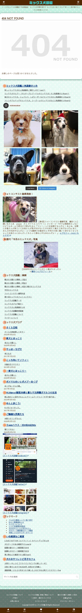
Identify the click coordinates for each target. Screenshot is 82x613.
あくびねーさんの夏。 (13, 386)
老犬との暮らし (10, 342)
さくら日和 (11, 327)
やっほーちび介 (14, 349)
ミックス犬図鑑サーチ (13, 300)
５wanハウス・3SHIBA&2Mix (21, 425)
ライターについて (11, 318)
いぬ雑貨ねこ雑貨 (15, 536)
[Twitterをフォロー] (32, 398)
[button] (77, 576)
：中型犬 (15, 598)
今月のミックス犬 (11, 290)
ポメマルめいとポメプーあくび (22, 381)
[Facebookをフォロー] (50, 398)
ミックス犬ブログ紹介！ (13, 304)
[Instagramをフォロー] (69, 398)
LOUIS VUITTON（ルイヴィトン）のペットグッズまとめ (26, 540)
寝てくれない (9, 429)
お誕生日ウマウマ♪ (12, 364)
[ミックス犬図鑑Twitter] (14, 484)
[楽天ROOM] (59, 404)
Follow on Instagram (48, 188)
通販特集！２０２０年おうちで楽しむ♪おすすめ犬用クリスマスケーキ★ (32, 570)
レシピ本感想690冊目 (17, 526)
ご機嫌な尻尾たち (15, 414)
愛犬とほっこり (14, 338)
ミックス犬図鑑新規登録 (13, 311)
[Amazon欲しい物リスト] (22, 404)
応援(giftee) (67, 598)
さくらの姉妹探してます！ (14, 332)
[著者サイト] (13, 398)
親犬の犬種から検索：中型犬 (15, 283)
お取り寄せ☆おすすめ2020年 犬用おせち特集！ (22, 567)
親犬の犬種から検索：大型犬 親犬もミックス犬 (22, 286)
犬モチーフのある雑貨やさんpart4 (17, 544)
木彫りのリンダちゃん (13, 418)
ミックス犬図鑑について (13, 314)
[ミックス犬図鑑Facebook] (15, 455)
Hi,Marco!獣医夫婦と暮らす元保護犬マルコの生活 (31, 392)
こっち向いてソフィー (17, 360)
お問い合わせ (14, 601)
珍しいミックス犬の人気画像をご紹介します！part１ (24, 90)
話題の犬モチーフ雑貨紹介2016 (16, 551)
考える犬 (7, 353)
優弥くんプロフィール (41, 271)
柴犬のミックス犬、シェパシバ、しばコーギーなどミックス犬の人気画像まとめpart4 (37, 97)
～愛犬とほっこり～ (16, 370)
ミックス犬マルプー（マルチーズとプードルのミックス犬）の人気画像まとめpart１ (36, 93)
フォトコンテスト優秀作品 (14, 293)
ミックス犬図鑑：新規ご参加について (41, 595)
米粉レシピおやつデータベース (21, 532)
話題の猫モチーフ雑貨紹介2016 (16, 547)
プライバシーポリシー (67, 601)
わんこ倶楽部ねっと (16, 522)
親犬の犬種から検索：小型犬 (15, 279)
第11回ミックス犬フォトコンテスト (18, 297)
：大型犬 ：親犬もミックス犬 (41, 598)
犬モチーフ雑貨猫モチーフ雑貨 (21, 530)
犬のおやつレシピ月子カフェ (20, 528)
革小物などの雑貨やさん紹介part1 (17, 554)
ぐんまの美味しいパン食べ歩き (21, 520)
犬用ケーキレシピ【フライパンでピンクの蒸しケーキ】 (25, 563)
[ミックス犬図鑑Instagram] (15, 512)
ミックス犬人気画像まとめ (14, 307)
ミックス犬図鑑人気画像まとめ (22, 85)
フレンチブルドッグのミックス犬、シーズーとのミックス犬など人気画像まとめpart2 (37, 100)
